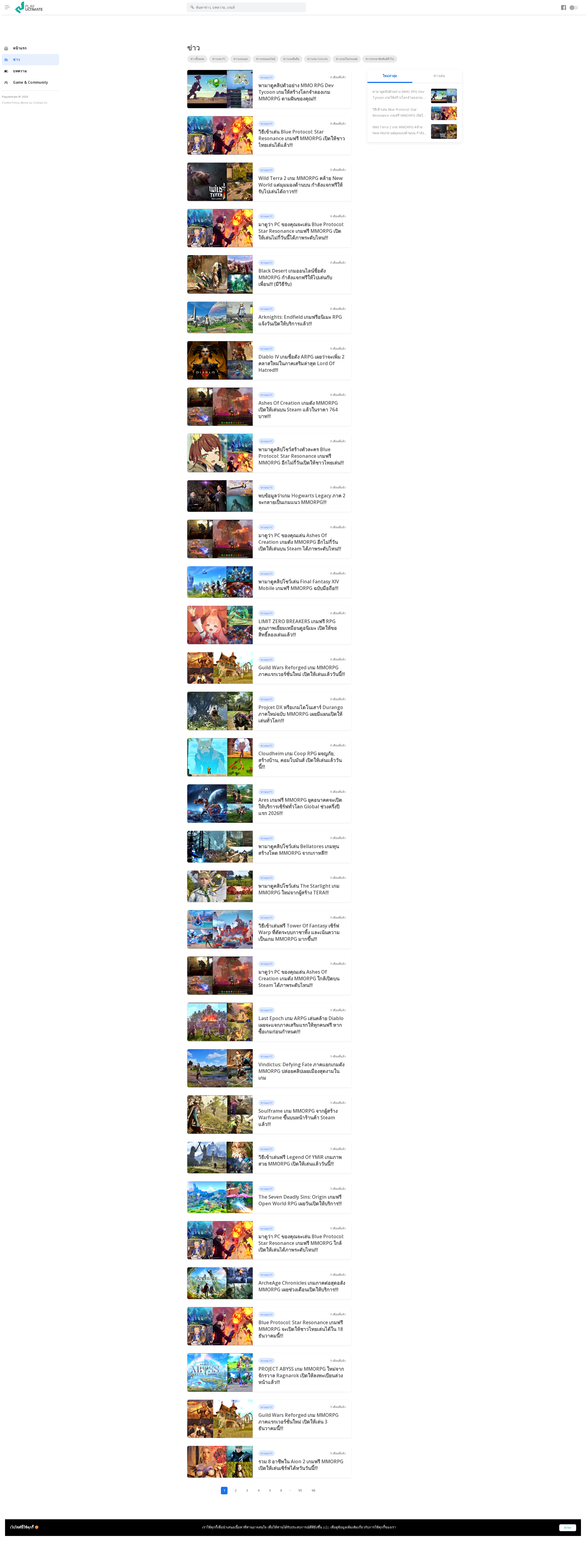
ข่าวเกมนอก (240, 59)
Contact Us (40, 102)
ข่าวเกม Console (317, 59)
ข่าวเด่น (439, 76)
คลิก (326, 1527)
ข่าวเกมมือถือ (291, 59)
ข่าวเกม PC (218, 59)
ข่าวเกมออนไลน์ (265, 59)
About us (26, 102)
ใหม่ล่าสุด (390, 76)
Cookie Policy (10, 102)
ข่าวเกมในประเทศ (347, 59)
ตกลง (567, 1527)
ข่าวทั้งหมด (197, 59)
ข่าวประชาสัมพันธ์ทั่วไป (380, 59)
